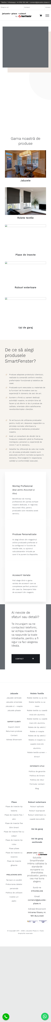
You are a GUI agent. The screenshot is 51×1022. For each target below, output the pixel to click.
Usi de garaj (37, 829)
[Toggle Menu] (47, 15)
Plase (14, 802)
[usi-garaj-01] (25, 298)
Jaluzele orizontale (14, 702)
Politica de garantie (37, 771)
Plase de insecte (25, 254)
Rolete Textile (37, 693)
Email (37, 896)
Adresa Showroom (14, 740)
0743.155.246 (37, 891)
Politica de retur (37, 780)
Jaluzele (25, 180)
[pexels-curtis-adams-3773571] (25, 151)
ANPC (14, 901)
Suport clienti (14, 727)
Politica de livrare (37, 776)
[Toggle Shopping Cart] (41, 15)
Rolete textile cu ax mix (37, 698)
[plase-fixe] (25, 225)
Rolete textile (25, 217)
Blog (37, 788)
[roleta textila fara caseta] (25, 188)
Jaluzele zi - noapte (14, 706)
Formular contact (37, 784)
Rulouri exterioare (25, 287)
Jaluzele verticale (14, 698)
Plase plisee (14, 848)
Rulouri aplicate (37, 806)
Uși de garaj (25, 327)
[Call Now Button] (5, 1016)
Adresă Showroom (37, 909)
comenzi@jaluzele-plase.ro (40, 2)
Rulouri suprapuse (37, 811)
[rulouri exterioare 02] (25, 262)
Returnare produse (14, 731)
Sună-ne (37, 887)
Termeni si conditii (14, 880)
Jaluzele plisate (14, 710)
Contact (14, 735)
